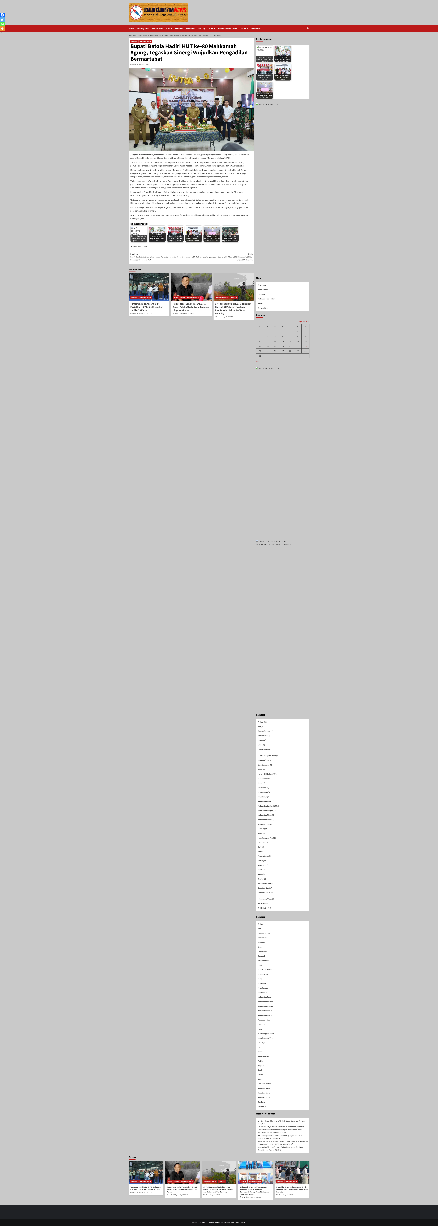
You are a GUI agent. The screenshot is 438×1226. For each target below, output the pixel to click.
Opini (260, 847)
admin (134, 64)
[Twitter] (2, 19)
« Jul (257, 361)
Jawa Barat (262, 788)
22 (298, 346)
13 (283, 341)
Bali (259, 726)
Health (260, 769)
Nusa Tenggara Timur (267, 756)
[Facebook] (2, 15)
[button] (308, 28)
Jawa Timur (262, 797)
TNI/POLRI (234, 298)
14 (290, 341)
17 (260, 346)
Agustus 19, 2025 (144, 64)
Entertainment (263, 765)
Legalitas (244, 28)
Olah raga (202, 28)
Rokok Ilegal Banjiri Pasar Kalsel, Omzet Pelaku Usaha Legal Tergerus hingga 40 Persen (191, 307)
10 (260, 341)
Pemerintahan (263, 856)
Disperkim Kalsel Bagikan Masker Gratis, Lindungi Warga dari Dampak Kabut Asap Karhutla (292, 1189)
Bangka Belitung (264, 731)
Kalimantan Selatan (145, 41)
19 (275, 346)
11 (267, 341)
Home (131, 28)
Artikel (169, 28)
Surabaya (261, 903)
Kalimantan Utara (265, 820)
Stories (260, 879)
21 (290, 346)
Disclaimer (256, 28)
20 (283, 346)
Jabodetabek (263, 778)
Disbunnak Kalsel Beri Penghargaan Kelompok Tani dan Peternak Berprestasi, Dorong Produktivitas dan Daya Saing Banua (254, 1191)
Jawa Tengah (263, 792)
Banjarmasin (263, 736)
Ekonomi (179, 28)
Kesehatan (190, 28)
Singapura (262, 865)
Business (261, 740)
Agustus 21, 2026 (228, 317)
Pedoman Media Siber (228, 28)
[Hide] (1, 33)
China (260, 745)
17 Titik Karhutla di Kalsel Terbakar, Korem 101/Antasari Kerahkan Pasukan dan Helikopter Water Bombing (233, 308)
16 (305, 341)
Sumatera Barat (264, 888)
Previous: (160, 257)
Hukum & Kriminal (179, 298)
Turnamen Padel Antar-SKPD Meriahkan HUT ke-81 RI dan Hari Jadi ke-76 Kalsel (146, 307)
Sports (260, 874)
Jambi (260, 783)
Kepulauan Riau (264, 824)
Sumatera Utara (264, 893)
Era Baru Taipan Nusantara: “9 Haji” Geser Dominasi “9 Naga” (281, 1121)
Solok (260, 870)
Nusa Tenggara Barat (266, 838)
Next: (222, 257)
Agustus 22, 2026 (143, 314)
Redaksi (261, 303)
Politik (212, 28)
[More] (2, 28)
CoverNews (230, 1222)
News (260, 833)
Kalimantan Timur (265, 815)
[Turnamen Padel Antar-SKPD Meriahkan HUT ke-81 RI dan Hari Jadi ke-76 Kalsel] (149, 286)
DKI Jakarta (262, 749)
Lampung (261, 829)
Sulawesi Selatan (264, 883)
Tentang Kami (143, 28)
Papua (260, 851)
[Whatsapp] (2, 24)
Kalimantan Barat (264, 801)
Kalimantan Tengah (265, 810)
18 (267, 346)
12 (275, 341)
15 (298, 341)
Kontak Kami (157, 28)
